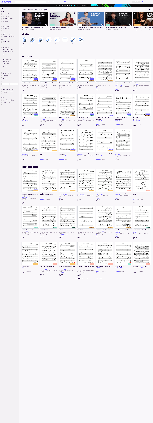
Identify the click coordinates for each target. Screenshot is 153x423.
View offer (95, 5)
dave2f (134, 84)
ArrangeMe (117, 120)
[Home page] (6, 2)
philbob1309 (98, 267)
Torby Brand (61, 269)
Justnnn (41, 155)
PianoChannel (42, 195)
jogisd (134, 232)
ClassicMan (98, 194)
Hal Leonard (98, 120)
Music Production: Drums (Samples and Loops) (32, 27)
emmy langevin (61, 194)
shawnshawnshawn (137, 267)
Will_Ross (23, 267)
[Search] (45, 2)
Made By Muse (24, 84)
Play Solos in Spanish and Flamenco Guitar (59, 27)
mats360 (98, 84)
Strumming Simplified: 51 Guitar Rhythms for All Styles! (90, 27)
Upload (144, 1)
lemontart (79, 194)
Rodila (134, 195)
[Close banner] (151, 5)
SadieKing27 (117, 85)
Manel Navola (79, 269)
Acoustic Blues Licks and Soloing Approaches (115, 27)
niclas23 (60, 119)
